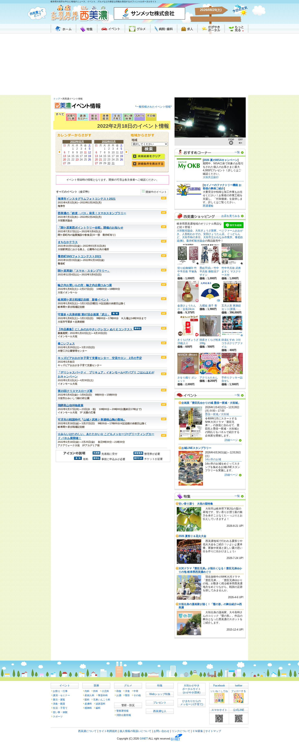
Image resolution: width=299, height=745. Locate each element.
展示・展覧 (59, 699)
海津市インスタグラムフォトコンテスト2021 (87, 198)
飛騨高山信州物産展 (70, 405)
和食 (118, 691)
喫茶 (127, 695)
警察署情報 (122, 710)
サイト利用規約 (108, 731)
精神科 (88, 708)
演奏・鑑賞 (59, 703)
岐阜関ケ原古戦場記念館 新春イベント (83, 299)
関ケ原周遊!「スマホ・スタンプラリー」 (84, 270)
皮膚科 (88, 703)
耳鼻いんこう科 (101, 699)
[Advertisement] (149, 64)
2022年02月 (77, 141)
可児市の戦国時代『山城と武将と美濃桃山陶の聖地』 (92, 419)
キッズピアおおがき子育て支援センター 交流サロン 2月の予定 (100, 358)
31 (113, 163)
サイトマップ (213, 731)
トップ (56, 98)
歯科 (98, 708)
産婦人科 (89, 695)
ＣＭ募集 (197, 731)
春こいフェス (66, 343)
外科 (95, 691)
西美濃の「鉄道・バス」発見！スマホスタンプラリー (92, 213)
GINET (144, 738)
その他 (137, 695)
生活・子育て (60, 708)
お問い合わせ (161, 731)
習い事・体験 (60, 712)
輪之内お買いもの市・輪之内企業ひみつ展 (85, 285)
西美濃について (87, 731)
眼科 (87, 699)
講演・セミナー (61, 695)
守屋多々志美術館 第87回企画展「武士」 (84, 314)
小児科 (105, 691)
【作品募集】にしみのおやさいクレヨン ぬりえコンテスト (95, 329)
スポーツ (58, 716)
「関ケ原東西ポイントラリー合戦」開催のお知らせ (90, 227)
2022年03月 (109, 141)
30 (108, 163)
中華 (135, 691)
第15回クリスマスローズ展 (75, 391)
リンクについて (181, 731)
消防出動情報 (123, 715)
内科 (87, 691)
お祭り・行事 (60, 691)
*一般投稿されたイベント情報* (153, 106)
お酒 (118, 695)
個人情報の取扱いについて (135, 731)
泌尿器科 (100, 703)
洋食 (127, 691)
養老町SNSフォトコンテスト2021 (79, 256)
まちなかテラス (68, 242)
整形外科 (103, 695)
